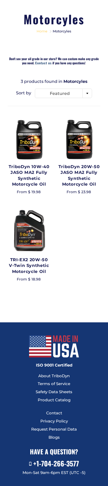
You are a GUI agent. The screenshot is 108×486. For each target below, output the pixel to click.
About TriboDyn (54, 376)
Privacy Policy (54, 421)
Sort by (23, 92)
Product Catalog (54, 400)
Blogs (54, 437)
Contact (54, 413)
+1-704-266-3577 (55, 463)
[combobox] (63, 93)
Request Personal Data (54, 429)
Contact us (43, 63)
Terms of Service (54, 383)
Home (42, 31)
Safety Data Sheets (54, 392)
